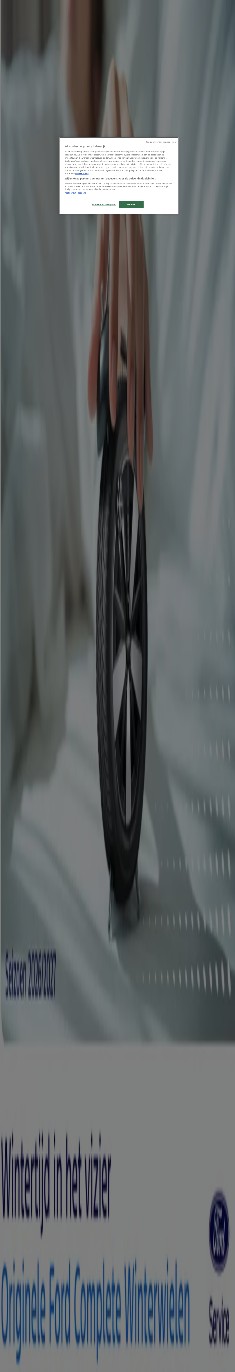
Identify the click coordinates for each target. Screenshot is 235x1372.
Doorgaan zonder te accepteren (160, 142)
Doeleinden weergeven (104, 204)
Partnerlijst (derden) (75, 192)
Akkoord (131, 204)
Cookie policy (81, 173)
